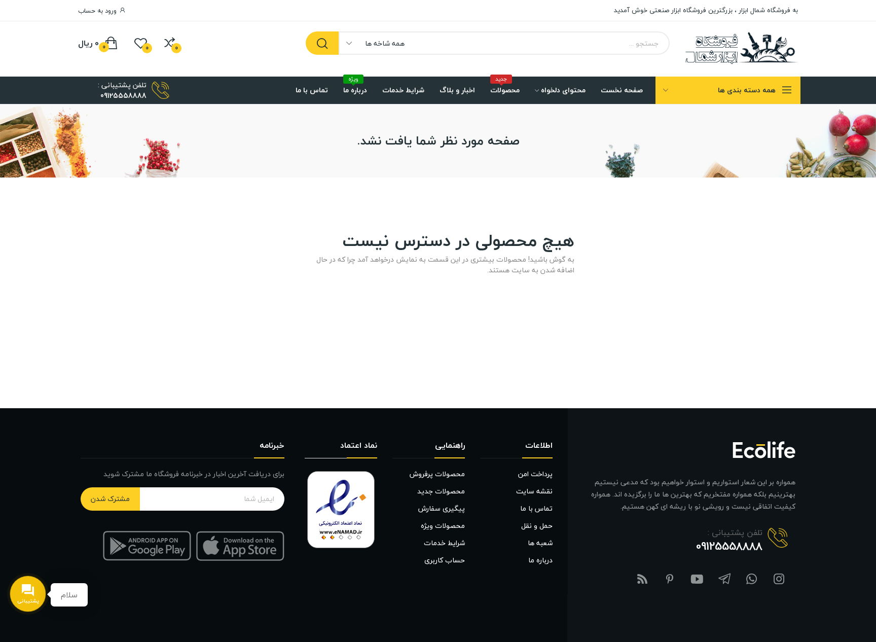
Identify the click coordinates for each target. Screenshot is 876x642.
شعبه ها (540, 543)
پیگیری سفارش (441, 508)
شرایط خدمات (444, 543)
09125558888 (123, 96)
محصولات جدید (441, 491)
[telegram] (724, 580)
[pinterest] (670, 580)
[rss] (642, 580)
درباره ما (540, 560)
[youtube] (697, 580)
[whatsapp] (752, 580)
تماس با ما (536, 508)
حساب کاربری (444, 560)
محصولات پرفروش (437, 474)
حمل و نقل (537, 525)
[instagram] (779, 580)
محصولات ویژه (443, 525)
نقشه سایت (534, 491)
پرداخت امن (535, 474)
